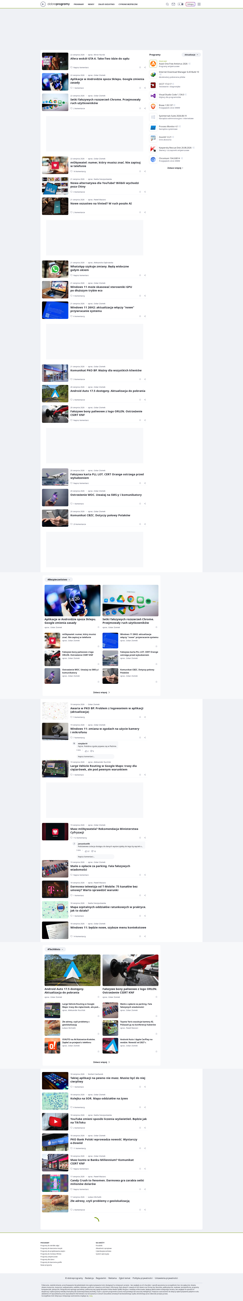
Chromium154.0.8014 (169, 158)
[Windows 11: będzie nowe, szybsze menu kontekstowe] (55, 930)
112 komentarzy (80, 838)
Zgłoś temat (124, 1278)
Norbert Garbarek (95, 1074)
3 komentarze (79, 192)
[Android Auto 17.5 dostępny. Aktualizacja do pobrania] (55, 393)
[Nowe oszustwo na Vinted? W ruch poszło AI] (55, 206)
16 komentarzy (79, 171)
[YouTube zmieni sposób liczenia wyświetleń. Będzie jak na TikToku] (55, 1121)
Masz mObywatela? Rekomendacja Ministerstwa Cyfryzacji (104, 830)
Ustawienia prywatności (166, 1278)
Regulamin (101, 1278)
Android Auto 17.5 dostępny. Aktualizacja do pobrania (107, 391)
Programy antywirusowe (169, 66)
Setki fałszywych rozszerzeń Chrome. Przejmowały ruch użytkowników (105, 101)
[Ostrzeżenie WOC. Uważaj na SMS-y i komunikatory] (55, 497)
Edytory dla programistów (170, 97)
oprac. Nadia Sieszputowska (100, 179)
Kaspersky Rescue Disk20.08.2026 (175, 147)
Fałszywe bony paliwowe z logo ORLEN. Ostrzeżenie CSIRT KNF (106, 413)
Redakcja (89, 1278)
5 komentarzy (79, 296)
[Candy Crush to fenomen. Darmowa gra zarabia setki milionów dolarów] (55, 1183)
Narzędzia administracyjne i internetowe (176, 118)
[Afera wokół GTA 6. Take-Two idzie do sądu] (55, 61)
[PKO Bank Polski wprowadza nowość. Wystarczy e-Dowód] (55, 1142)
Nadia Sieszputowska (97, 903)
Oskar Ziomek (93, 704)
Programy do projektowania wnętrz (52, 1251)
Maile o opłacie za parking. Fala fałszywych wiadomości (100, 867)
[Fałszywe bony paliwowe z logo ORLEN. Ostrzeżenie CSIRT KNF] (55, 414)
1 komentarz (78, 88)
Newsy (91, 4)
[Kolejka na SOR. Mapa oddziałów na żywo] (55, 1101)
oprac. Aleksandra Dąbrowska (100, 262)
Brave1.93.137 (166, 105)
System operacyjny (102, 1254)
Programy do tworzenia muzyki (51, 1248)
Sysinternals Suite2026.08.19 (173, 115)
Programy (79, 4)
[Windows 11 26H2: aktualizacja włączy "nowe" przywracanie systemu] (55, 310)
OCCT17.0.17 (165, 84)
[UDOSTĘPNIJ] (145, 67)
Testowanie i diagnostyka (169, 86)
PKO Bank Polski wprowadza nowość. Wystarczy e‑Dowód (103, 1141)
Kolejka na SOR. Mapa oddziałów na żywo (99, 1098)
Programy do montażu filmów (50, 1254)
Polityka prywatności (143, 1278)
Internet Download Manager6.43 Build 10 (179, 72)
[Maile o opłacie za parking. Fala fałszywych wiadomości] (55, 869)
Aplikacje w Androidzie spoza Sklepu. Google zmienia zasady (107, 80)
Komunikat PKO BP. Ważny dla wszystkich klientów (106, 370)
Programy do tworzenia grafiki (51, 1262)
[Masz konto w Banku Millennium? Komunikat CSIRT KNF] (55, 1162)
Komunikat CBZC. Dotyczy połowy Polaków (100, 515)
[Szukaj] (167, 4)
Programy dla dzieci (47, 1259)
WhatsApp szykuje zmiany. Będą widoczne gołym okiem (99, 268)
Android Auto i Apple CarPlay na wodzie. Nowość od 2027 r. (136, 1041)
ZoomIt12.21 (165, 137)
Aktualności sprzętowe (104, 1248)
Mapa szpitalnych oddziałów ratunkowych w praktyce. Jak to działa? (108, 908)
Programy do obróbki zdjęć (49, 1245)
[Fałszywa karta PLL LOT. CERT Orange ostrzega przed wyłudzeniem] (55, 477)
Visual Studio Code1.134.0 (171, 94)
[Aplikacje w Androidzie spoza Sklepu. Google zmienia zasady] (55, 82)
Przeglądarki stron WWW (169, 108)
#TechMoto (54, 949)
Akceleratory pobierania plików (172, 77)
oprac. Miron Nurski (96, 54)
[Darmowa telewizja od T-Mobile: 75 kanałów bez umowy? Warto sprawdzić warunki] (55, 889)
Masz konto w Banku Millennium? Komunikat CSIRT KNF (102, 1161)
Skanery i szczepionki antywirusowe (174, 150)
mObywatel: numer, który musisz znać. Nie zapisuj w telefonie (105, 164)
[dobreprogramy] (61, 4)
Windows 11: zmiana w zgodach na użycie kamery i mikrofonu (104, 730)
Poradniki (99, 1245)
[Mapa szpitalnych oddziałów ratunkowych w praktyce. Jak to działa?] (55, 910)
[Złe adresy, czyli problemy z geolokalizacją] (52, 1028)
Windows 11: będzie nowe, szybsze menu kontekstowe (108, 927)
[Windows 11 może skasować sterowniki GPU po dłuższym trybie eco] (55, 289)
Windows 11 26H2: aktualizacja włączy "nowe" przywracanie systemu (102, 309)
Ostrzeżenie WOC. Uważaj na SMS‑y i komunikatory (106, 495)
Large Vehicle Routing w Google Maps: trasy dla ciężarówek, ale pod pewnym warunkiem (103, 767)
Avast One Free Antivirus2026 (173, 63)
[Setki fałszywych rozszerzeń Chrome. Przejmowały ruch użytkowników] (55, 102)
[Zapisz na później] (140, 67)
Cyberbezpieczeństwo (103, 1251)
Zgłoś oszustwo (106, 4)
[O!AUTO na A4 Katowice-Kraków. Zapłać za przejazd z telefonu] (52, 1046)
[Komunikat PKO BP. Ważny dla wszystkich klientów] (55, 373)
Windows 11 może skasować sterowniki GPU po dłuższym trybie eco (101, 288)
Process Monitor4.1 (168, 126)
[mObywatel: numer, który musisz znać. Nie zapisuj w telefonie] (55, 165)
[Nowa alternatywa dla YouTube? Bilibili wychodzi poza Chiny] (55, 185)
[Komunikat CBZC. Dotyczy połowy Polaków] (55, 518)
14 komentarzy (79, 936)
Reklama (112, 1278)
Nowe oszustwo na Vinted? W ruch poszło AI (101, 203)
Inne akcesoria (165, 139)
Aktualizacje (190, 54)
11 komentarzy (79, 1148)
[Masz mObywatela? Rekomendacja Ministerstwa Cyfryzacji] (55, 831)
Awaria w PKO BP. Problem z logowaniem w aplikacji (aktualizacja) (106, 710)
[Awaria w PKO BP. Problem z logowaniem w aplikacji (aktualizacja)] (55, 711)
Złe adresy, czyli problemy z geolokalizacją (75, 1023)
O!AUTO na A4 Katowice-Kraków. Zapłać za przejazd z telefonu (78, 1041)
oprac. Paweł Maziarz (97, 199)
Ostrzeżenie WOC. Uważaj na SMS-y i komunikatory (80, 671)
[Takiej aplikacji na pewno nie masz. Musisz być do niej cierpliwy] (55, 1080)
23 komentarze (79, 524)
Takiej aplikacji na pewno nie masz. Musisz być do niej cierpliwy (107, 1079)
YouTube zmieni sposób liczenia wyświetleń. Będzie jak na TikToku (108, 1120)
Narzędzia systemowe (168, 129)
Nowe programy (46, 1265)
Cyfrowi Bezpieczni (128, 4)
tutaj (90, 1296)
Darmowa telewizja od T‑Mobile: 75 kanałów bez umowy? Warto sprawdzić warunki (104, 888)
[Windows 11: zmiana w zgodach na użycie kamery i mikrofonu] (55, 731)
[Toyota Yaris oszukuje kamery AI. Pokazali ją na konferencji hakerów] (110, 1028)
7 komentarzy (79, 737)
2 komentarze (79, 108)
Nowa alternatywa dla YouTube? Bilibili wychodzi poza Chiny (104, 184)
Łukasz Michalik (69, 1028)
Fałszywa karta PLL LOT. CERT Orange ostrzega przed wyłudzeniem (107, 476)
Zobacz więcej (100, 692)
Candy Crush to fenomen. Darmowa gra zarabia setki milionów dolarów (107, 1182)
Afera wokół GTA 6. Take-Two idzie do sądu (99, 58)
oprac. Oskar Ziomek (96, 75)
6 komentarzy (79, 316)
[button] (199, 4)
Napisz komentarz (81, 67)
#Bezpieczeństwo (57, 579)
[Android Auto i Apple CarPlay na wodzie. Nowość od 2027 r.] (110, 1046)
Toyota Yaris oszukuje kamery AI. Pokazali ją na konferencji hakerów (138, 1023)
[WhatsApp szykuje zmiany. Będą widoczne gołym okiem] (55, 269)
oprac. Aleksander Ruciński (99, 762)
